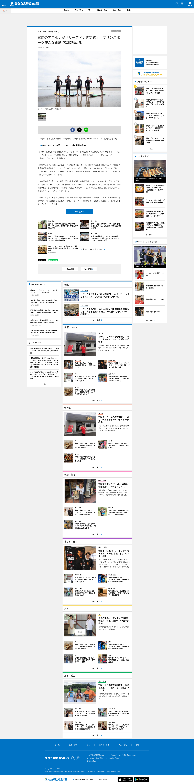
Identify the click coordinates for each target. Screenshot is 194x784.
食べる (66, 10)
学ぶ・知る (117, 10)
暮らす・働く (102, 10)
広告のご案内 (91, 761)
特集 (128, 10)
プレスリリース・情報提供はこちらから (123, 755)
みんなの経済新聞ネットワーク (56, 779)
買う (90, 10)
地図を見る (79, 211)
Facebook (177, 4)
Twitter (182, 4)
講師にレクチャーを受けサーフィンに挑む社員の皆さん (64, 145)
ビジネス (46, 47)
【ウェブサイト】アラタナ (93, 249)
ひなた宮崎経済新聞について (96, 755)
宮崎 (40, 47)
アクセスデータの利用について (97, 758)
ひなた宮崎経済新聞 (24, 4)
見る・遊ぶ (78, 10)
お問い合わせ (114, 758)
